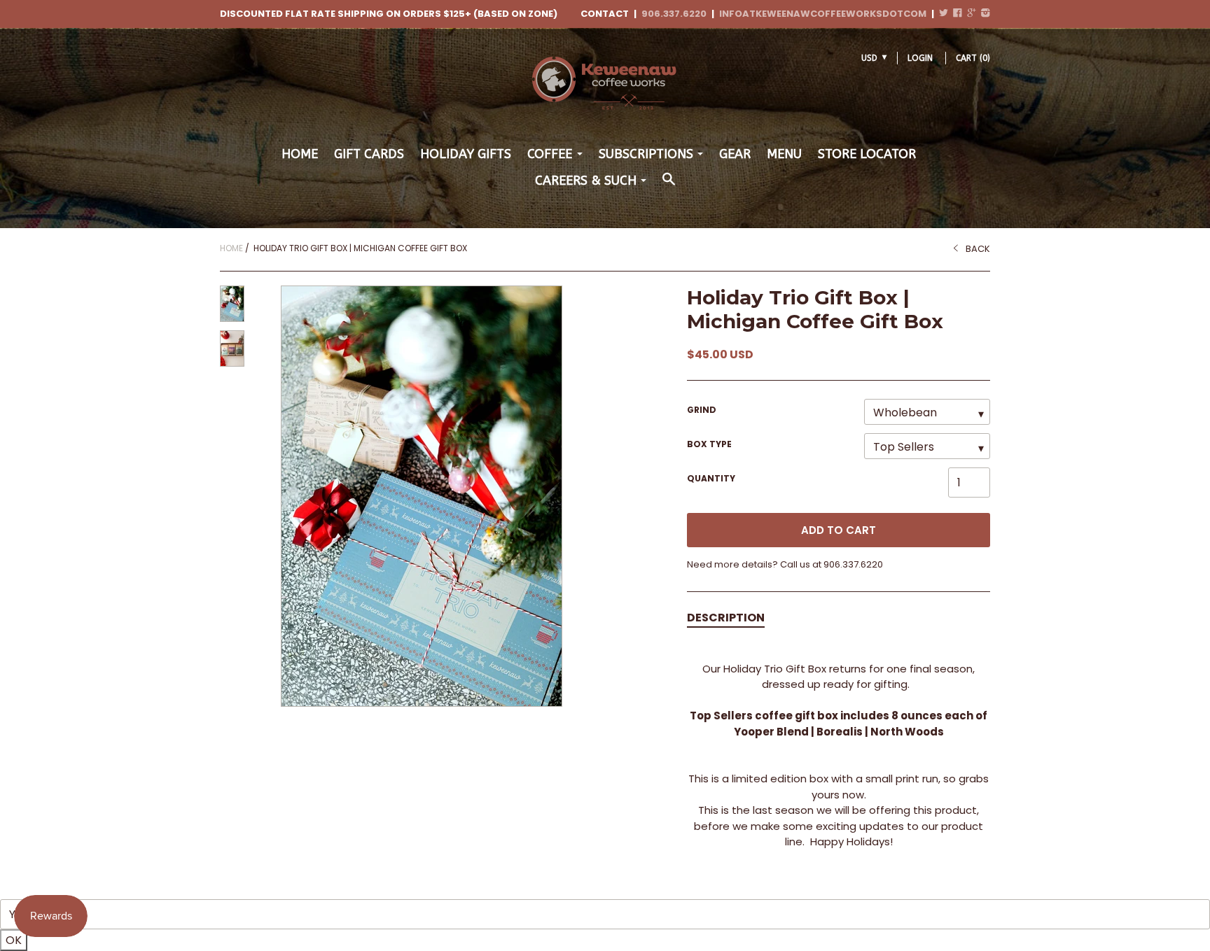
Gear (735, 154)
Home (299, 154)
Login (920, 58)
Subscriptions (646, 154)
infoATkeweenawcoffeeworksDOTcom (822, 13)
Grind (701, 410)
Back (978, 248)
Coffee (549, 154)
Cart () (973, 58)
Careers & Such (586, 180)
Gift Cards (369, 154)
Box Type (709, 444)
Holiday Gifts (465, 154)
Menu (784, 154)
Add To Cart (838, 530)
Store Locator (867, 154)
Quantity (711, 478)
